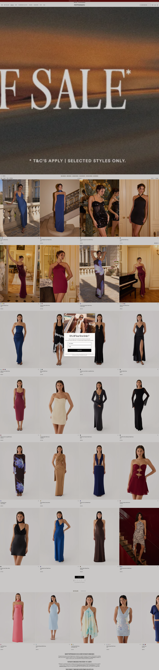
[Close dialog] (94, 315)
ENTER (80, 350)
